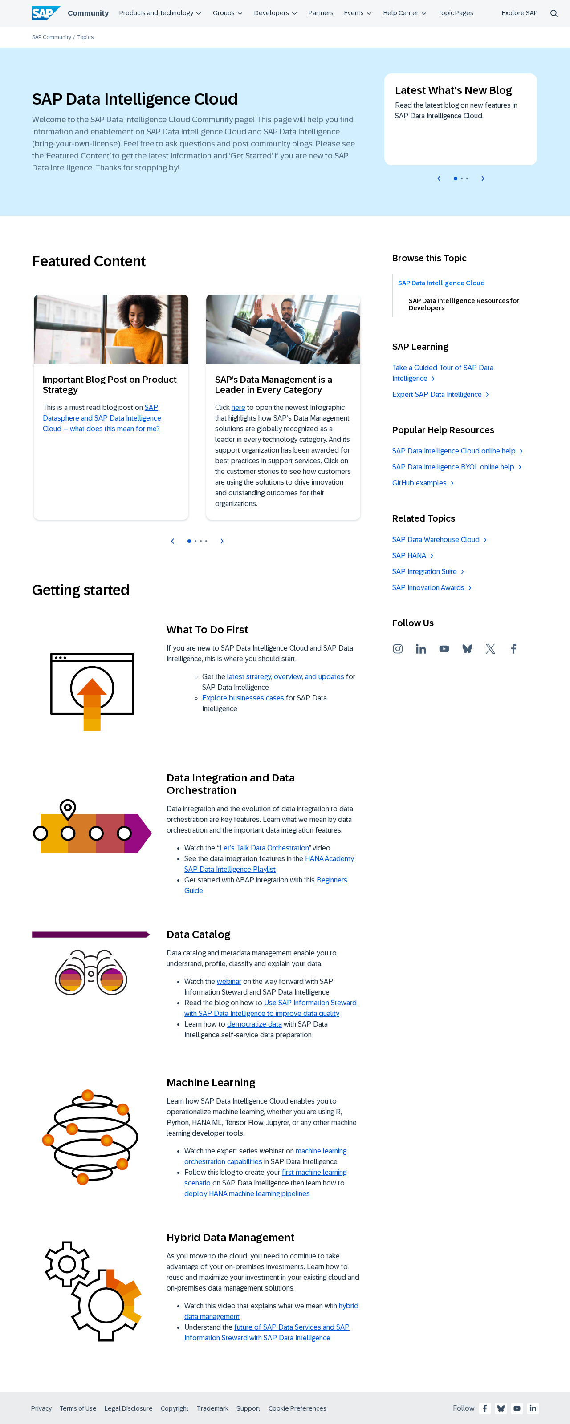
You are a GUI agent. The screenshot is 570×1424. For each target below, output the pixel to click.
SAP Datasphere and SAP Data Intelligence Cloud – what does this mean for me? (102, 418)
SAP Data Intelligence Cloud (441, 283)
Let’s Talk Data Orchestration (264, 848)
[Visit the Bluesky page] (467, 649)
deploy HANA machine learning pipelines (247, 1193)
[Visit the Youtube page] (444, 649)
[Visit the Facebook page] (514, 649)
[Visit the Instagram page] (398, 649)
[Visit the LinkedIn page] (421, 649)
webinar (229, 981)
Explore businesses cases (243, 698)
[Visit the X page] (491, 649)
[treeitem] (466, 283)
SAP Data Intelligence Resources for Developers (464, 304)
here (238, 407)
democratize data (254, 1024)
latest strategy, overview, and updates (285, 676)
